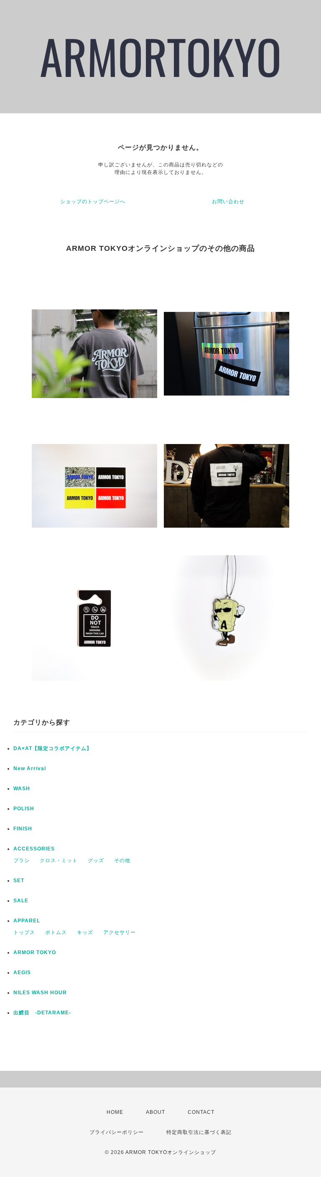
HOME (115, 1112)
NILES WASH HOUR (40, 993)
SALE (20, 901)
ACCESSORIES (34, 849)
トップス (24, 932)
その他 (122, 860)
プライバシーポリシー (116, 1132)
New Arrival (29, 768)
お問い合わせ (228, 201)
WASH (21, 788)
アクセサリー (119, 932)
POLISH (23, 809)
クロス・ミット (59, 860)
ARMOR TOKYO (34, 952)
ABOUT (155, 1112)
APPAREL (26, 921)
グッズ (96, 860)
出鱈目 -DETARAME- (42, 1013)
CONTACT (201, 1112)
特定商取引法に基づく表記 (199, 1132)
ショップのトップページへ (92, 201)
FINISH (22, 829)
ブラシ (21, 860)
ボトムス (56, 932)
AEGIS (22, 972)
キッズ (85, 932)
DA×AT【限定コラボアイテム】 (52, 748)
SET (18, 880)
